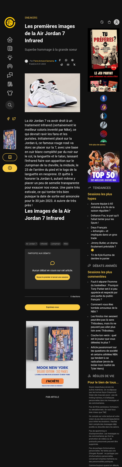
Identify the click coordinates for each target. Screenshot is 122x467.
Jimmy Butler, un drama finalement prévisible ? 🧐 (104, 246)
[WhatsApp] (66, 60)
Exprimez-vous (52, 307)
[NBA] (103, 98)
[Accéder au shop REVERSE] (109, 22)
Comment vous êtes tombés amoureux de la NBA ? (104, 308)
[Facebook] (60, 60)
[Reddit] (61, 65)
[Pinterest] (72, 60)
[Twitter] (14, 119)
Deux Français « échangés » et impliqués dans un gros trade (104, 233)
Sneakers (31, 17)
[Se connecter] (116, 22)
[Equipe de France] (103, 133)
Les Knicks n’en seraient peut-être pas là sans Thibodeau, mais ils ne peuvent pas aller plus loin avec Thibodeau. (104, 323)
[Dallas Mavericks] (103, 116)
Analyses (10, 57)
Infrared (44, 244)
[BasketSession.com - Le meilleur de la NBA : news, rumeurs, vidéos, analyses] (9, 22)
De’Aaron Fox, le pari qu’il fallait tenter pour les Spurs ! (105, 219)
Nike (66, 244)
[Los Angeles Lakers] (103, 107)
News (10, 48)
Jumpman (55, 244)
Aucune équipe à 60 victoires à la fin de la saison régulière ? (103, 207)
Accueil (10, 39)
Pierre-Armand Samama (44, 61)
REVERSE (10, 84)
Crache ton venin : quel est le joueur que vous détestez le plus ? (103, 339)
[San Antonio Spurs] (103, 125)
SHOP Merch (10, 92)
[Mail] (68, 65)
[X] (74, 65)
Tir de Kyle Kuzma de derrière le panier (103, 257)
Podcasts (10, 66)
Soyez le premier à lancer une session (52, 277)
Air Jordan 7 (31, 244)
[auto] (102, 22)
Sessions (10, 75)
